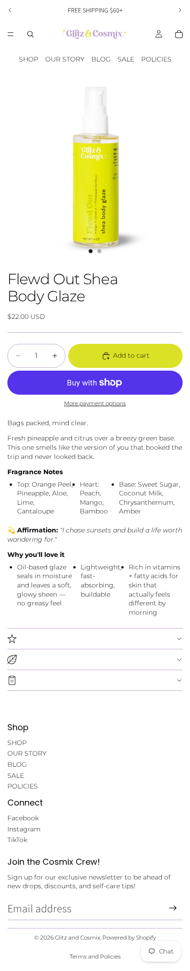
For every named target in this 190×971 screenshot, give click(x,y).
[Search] (30, 34)
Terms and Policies (95, 956)
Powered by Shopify (129, 937)
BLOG (101, 59)
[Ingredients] (95, 659)
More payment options (95, 403)
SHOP (28, 59)
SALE (126, 59)
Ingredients (95, 659)
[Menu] (10, 34)
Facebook (23, 818)
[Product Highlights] (95, 638)
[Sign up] (173, 908)
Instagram (24, 829)
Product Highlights (95, 639)
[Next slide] (180, 10)
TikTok (17, 840)
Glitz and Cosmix (77, 937)
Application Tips (95, 680)
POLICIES (156, 59)
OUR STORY (64, 59)
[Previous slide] (10, 10)
